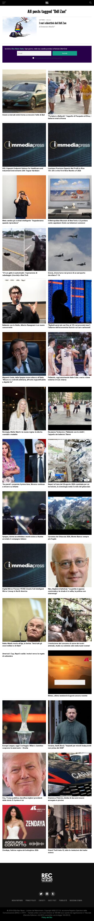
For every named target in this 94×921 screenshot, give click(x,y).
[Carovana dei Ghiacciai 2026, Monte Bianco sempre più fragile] (70, 513)
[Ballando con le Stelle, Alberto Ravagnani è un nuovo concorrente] (24, 302)
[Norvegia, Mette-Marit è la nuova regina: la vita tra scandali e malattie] (24, 409)
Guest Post (52, 900)
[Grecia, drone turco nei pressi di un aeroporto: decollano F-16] (70, 250)
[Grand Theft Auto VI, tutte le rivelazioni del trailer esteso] (70, 827)
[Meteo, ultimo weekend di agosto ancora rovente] (70, 672)
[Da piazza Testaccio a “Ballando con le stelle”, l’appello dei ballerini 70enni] (70, 409)
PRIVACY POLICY (31, 900)
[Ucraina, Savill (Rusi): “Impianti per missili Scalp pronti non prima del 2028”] (70, 722)
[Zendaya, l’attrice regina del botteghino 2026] (24, 827)
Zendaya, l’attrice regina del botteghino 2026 (20, 850)
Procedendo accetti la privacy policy (48, 58)
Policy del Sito (47, 917)
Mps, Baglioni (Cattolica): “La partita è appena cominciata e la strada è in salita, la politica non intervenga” (67, 591)
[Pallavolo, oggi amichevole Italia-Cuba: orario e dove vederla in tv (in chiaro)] (70, 354)
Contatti (42, 900)
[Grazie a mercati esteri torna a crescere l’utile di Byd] (24, 91)
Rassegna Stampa (76, 900)
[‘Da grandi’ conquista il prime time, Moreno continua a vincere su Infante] (24, 461)
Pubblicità (63, 900)
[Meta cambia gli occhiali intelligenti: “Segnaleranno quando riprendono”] (24, 197)
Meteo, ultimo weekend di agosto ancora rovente (67, 696)
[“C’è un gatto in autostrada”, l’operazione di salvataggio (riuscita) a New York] (24, 250)
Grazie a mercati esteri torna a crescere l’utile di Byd (23, 115)
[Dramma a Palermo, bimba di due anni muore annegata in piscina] (70, 775)
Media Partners (17, 900)
